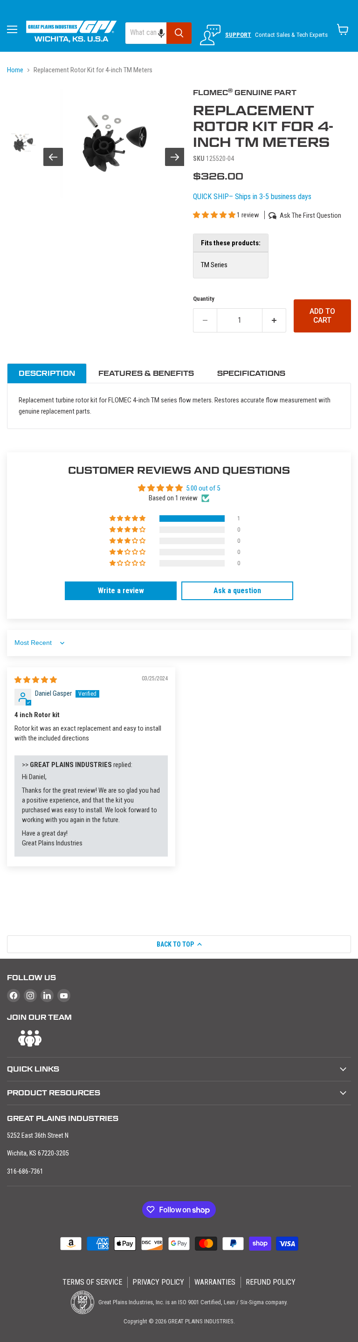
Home (15, 70)
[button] (166, 33)
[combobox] (145, 33)
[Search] (179, 33)
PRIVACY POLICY (158, 1282)
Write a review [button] (121, 590)
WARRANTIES (214, 1282)
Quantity (203, 298)
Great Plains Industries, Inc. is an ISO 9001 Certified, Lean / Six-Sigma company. (192, 1302)
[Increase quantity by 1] (274, 320)
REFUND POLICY (271, 1282)
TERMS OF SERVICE (92, 1282)
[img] (35, 680)
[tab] (47, 373)
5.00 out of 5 (203, 488)
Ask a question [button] (237, 590)
